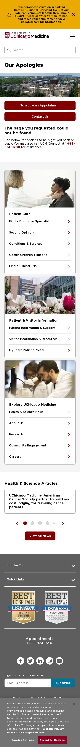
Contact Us (40, 116)
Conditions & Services (25, 243)
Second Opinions (22, 232)
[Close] (74, 704)
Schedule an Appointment (40, 105)
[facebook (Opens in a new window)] (20, 661)
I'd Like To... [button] (16, 565)
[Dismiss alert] (74, 14)
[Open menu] (73, 36)
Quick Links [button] (15, 579)
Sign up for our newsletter (24, 675)
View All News (40, 536)
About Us (16, 423)
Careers (15, 456)
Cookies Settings (22, 740)
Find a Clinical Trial (23, 266)
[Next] (61, 523)
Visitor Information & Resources (33, 339)
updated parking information (41, 21)
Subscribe (63, 683)
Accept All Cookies (52, 740)
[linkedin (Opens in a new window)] (40, 661)
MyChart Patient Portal (26, 350)
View (61, 18)
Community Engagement (27, 445)
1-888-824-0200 (40, 640)
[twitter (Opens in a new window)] (30, 661)
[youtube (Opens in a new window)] (59, 661)
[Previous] (19, 523)
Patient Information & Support (32, 328)
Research (16, 434)
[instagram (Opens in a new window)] (49, 661)
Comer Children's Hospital (28, 255)
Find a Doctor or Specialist (29, 221)
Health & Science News (26, 412)
